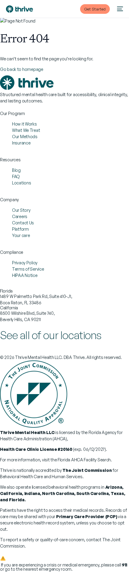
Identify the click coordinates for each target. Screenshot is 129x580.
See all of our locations (51, 335)
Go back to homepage (21, 69)
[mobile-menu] (119, 9)
